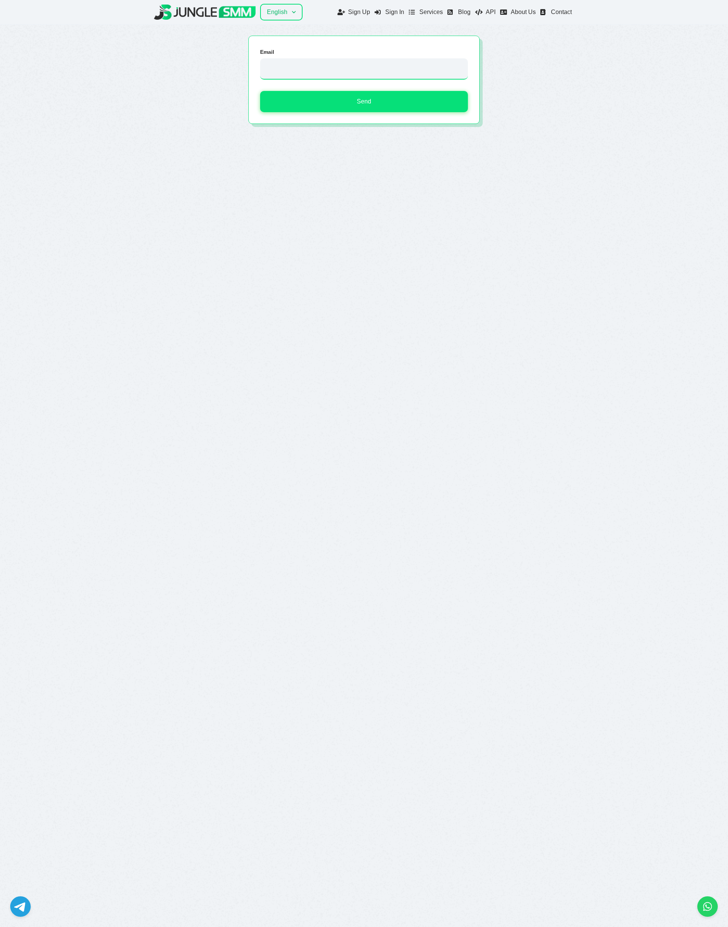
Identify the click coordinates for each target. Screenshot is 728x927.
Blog (464, 12)
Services (431, 12)
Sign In (394, 12)
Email (267, 52)
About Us (523, 12)
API (491, 12)
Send (364, 101)
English (277, 12)
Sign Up (359, 12)
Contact (561, 12)
